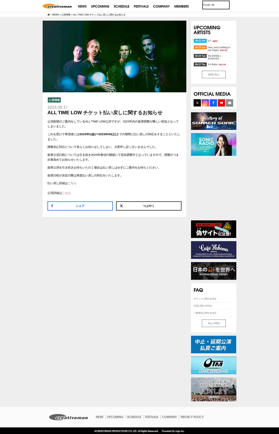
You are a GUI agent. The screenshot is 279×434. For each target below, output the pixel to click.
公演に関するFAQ (203, 305)
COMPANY (161, 6)
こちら (72, 183)
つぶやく (149, 205)
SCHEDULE (121, 6)
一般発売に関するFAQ (205, 313)
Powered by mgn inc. (173, 431)
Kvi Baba (217, 64)
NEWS (82, 6)
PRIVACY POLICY (192, 417)
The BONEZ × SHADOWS (214, 57)
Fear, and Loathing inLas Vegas (219, 48)
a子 (213, 40)
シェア (80, 205)
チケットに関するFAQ (205, 298)
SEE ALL (214, 74)
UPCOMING (100, 6)
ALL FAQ (214, 323)
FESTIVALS (141, 6)
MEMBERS (181, 6)
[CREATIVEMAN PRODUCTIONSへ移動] (48, 14)
